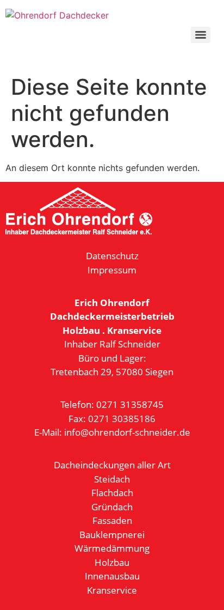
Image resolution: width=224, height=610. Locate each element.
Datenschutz (112, 255)
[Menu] (200, 35)
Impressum (112, 270)
